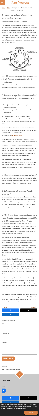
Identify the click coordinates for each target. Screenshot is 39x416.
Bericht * (4, 343)
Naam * (4, 323)
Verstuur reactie (8, 358)
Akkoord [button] (31, 413)
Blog (8, 8)
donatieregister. (16, 135)
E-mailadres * (6, 333)
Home (3, 8)
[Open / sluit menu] (2, 2)
